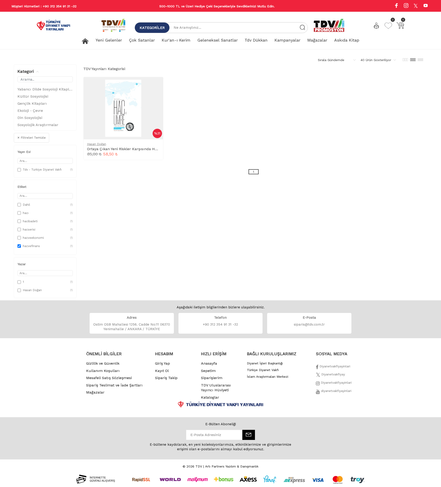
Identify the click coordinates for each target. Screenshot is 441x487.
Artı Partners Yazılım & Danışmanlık (231, 466)
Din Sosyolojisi (29, 117)
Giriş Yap (162, 363)
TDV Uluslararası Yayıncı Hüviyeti (216, 387)
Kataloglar (210, 397)
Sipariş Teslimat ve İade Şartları (114, 385)
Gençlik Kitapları (32, 103)
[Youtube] (426, 6)
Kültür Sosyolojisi (32, 96)
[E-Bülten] (248, 435)
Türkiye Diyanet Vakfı (263, 370)
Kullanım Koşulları (103, 371)
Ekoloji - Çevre (30, 110)
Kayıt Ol (162, 371)
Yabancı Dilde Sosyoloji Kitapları (45, 89)
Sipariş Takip (166, 378)
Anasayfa (209, 363)
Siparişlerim (211, 378)
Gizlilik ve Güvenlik (102, 363)
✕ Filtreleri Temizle (31, 137)
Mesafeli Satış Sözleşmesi (109, 378)
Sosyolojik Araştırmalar (37, 125)
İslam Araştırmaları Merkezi (267, 376)
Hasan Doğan (96, 144)
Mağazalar (95, 392)
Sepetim (208, 371)
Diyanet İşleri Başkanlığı (265, 363)
